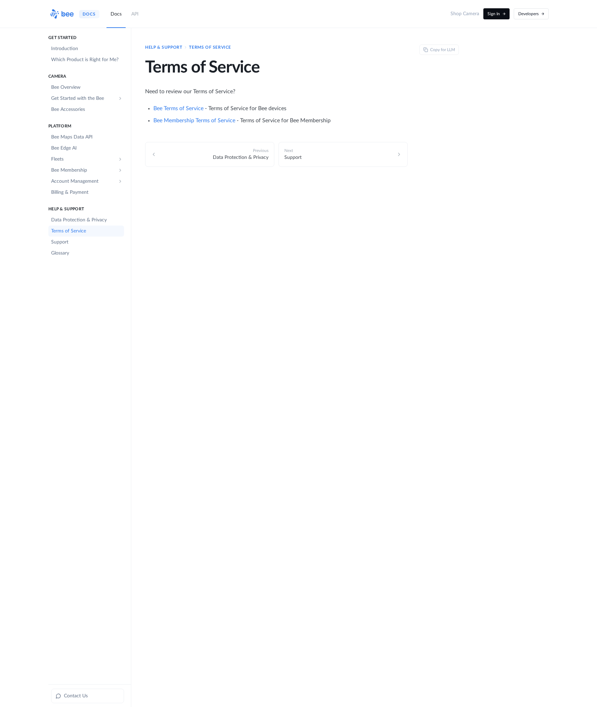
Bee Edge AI (64, 148)
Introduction (64, 48)
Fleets (57, 159)
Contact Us (76, 696)
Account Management (74, 181)
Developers (528, 14)
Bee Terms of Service (178, 108)
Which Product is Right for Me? (85, 59)
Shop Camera (465, 13)
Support (59, 242)
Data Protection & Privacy (79, 220)
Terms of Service (68, 231)
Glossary (60, 253)
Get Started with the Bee (77, 98)
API (135, 14)
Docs (116, 14)
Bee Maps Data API (72, 137)
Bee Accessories (68, 109)
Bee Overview (65, 87)
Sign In (493, 14)
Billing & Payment (69, 192)
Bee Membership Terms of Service (194, 120)
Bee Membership (69, 170)
